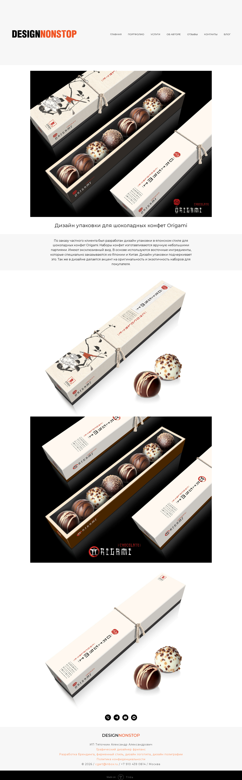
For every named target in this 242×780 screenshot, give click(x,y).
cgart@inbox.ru (106, 764)
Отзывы (192, 34)
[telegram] (117, 717)
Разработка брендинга (77, 754)
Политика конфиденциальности (121, 759)
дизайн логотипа (138, 754)
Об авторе (174, 34)
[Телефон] (108, 717)
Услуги (155, 34)
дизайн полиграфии (168, 754)
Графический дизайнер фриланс (121, 749)
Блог (227, 34)
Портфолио (136, 34)
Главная (116, 34)
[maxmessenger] (134, 717)
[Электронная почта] (125, 717)
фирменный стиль (109, 754)
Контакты (210, 34)
